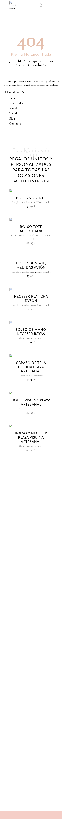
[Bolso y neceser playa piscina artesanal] (10, 425)
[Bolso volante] (10, 190)
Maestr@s (31, 238)
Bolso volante (31, 198)
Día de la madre (43, 202)
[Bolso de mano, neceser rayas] (10, 322)
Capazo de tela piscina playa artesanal (31, 367)
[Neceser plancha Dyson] (10, 289)
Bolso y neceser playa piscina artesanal (31, 438)
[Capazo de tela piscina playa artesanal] (10, 355)
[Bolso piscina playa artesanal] (10, 392)
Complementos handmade (23, 202)
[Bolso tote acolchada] (10, 219)
